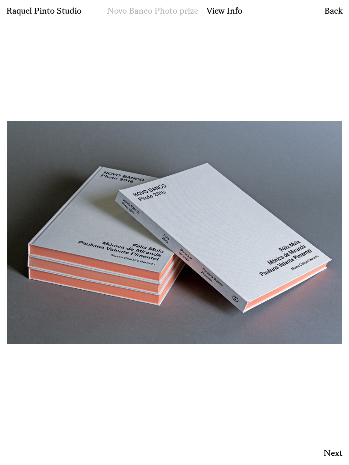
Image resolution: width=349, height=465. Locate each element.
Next (333, 453)
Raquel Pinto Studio (43, 10)
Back (333, 10)
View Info (224, 10)
